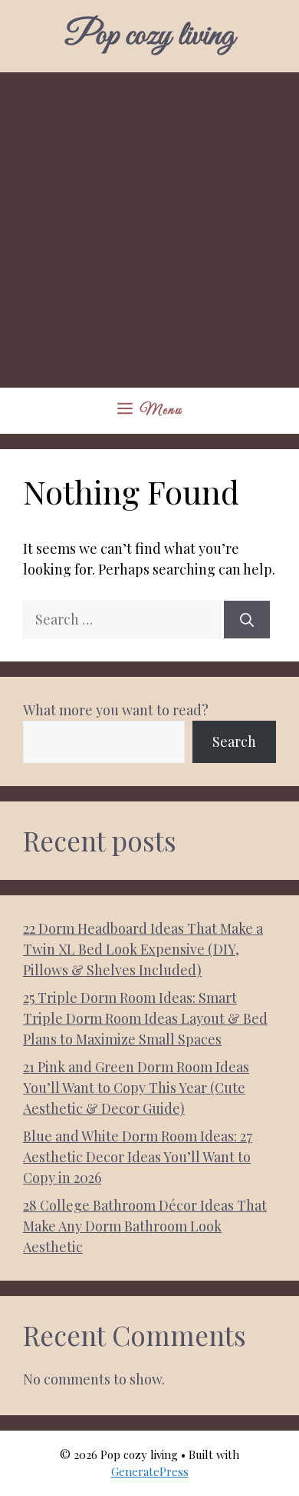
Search (234, 741)
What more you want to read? (116, 710)
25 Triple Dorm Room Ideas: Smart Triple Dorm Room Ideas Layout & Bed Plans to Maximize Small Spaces (145, 1018)
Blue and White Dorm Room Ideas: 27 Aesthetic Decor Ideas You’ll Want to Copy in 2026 (137, 1157)
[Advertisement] (149, 230)
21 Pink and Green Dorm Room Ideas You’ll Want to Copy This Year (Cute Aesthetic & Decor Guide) (136, 1088)
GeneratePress (150, 1471)
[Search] (247, 619)
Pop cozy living (149, 36)
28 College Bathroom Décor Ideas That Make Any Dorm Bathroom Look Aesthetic (145, 1226)
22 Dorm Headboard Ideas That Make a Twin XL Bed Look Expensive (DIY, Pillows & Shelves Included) (143, 949)
